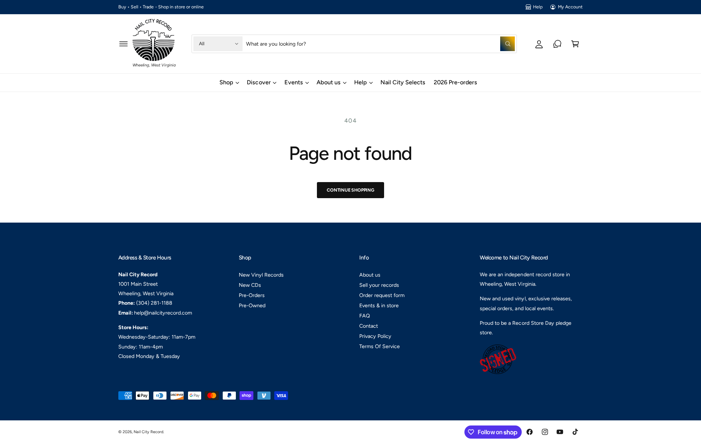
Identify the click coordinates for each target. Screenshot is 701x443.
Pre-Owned (252, 305)
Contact (368, 326)
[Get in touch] (557, 44)
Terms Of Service (379, 346)
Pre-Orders (252, 295)
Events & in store (379, 305)
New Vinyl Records (261, 274)
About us (329, 82)
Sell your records (379, 285)
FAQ (364, 315)
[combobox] (380, 44)
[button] (124, 44)
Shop (226, 82)
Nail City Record (148, 431)
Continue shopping (350, 190)
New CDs (250, 285)
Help (538, 6)
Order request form (382, 295)
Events (293, 82)
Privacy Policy (375, 336)
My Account (570, 6)
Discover (259, 82)
